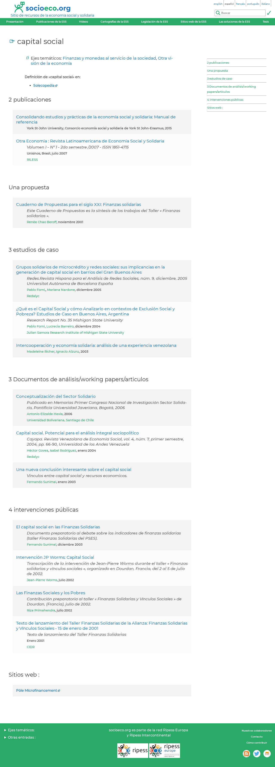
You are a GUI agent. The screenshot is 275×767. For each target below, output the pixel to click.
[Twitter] (256, 753)
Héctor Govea (37, 450)
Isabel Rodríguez (63, 450)
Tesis (266, 21)
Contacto (257, 736)
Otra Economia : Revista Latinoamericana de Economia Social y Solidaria (90, 141)
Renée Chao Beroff (42, 222)
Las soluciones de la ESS (234, 21)
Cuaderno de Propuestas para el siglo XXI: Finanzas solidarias (78, 204)
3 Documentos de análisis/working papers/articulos (231, 89)
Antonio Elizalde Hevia (45, 414)
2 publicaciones (218, 62)
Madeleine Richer (41, 351)
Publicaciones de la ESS (51, 21)
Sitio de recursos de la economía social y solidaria (52, 15)
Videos (83, 21)
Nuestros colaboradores (257, 730)
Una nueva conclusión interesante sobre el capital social (73, 469)
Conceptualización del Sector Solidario (56, 396)
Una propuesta (217, 70)
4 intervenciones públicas (225, 99)
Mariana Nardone (61, 290)
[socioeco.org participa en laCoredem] (267, 753)
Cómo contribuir (256, 742)
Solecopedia (44, 85)
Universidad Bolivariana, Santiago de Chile (60, 420)
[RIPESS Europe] (164, 750)
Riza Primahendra (41, 610)
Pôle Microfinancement (36, 690)
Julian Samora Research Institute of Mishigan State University (75, 333)
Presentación (14, 21)
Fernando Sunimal (41, 482)
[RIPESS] (132, 750)
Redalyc (33, 296)
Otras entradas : (22, 737)
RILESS (32, 160)
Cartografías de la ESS (115, 21)
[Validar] (269, 13)
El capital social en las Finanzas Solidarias (58, 526)
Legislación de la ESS (154, 21)
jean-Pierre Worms (42, 580)
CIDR (31, 647)
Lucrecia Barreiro (60, 326)
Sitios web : (215, 107)
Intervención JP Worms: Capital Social (55, 557)
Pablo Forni (36, 326)
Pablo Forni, (36, 290)
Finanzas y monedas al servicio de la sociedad (109, 58)
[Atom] (246, 753)
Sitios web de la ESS (193, 21)
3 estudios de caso (219, 78)
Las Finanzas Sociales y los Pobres (50, 592)
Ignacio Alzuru (67, 351)
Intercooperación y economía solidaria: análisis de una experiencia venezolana (96, 345)
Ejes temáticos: (21, 730)
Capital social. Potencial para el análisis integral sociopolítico (77, 432)
